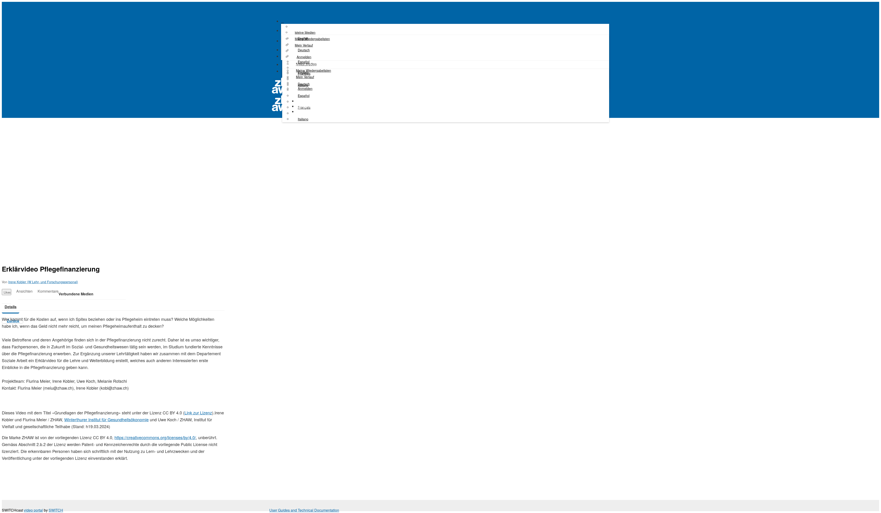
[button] (273, 11)
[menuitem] (302, 38)
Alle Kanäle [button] (304, 106)
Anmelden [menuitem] (304, 57)
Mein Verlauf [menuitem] (304, 45)
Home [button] (300, 101)
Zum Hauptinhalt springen (293, 4)
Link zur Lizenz (198, 413)
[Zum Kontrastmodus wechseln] (285, 72)
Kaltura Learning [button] (308, 111)
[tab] (10, 306)
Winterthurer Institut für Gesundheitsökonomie (106, 419)
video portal (33, 510)
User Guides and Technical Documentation (304, 510)
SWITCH (56, 510)
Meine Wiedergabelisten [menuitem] (313, 70)
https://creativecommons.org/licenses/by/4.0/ (155, 437)
